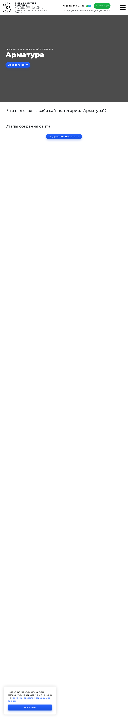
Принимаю (30, 707)
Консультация (102, 6)
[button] (122, 7)
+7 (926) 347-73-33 (73, 5)
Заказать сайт (18, 64)
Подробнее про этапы (64, 136)
